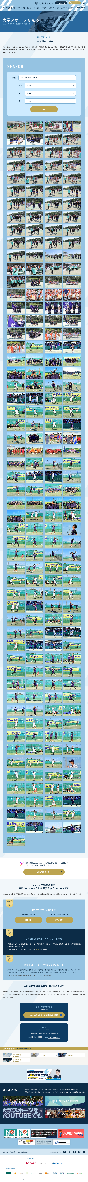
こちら (38, 949)
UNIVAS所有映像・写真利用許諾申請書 (44, 1015)
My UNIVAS (76, 3)
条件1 (21, 85)
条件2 (21, 93)
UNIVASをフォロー (44, 872)
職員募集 (12, 1152)
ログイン (28, 920)
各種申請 (5, 1152)
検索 (44, 109)
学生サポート (61, 3)
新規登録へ (59, 920)
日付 (20, 101)
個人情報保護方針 (23, 1152)
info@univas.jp (54, 1037)
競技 (14, 78)
